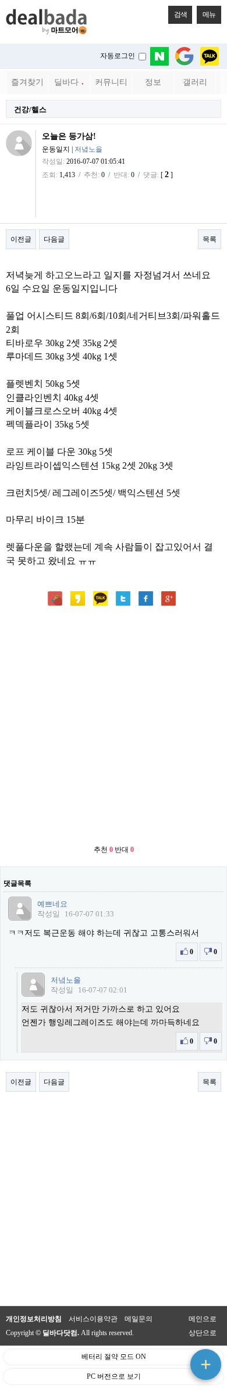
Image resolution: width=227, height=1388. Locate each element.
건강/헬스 (30, 109)
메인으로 (203, 1319)
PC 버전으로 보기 (114, 1376)
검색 (180, 14)
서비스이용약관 (93, 1319)
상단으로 (203, 1333)
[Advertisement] (113, 726)
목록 (210, 239)
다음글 (54, 239)
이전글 (20, 239)
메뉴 (209, 14)
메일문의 (138, 1319)
